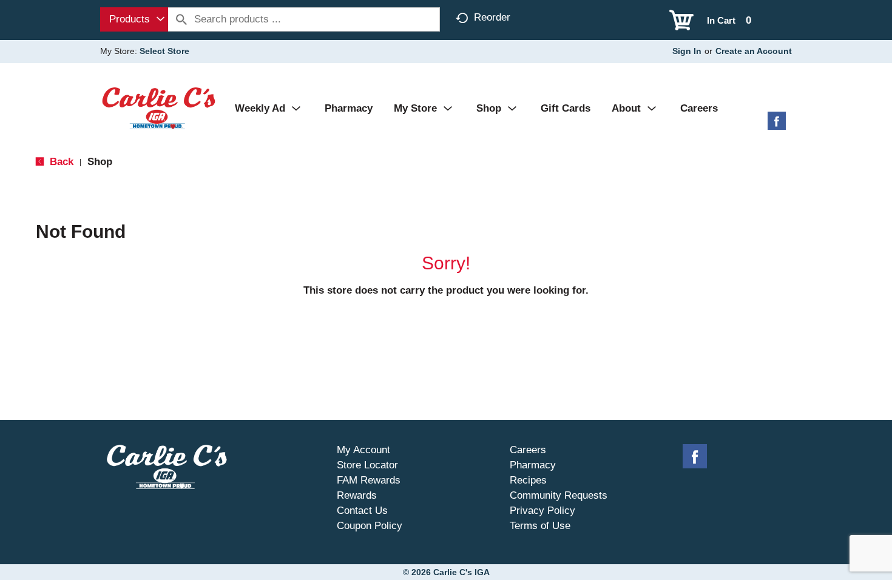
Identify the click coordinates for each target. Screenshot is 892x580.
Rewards (357, 495)
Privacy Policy (542, 510)
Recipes (528, 480)
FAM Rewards (368, 480)
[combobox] (134, 19)
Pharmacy (533, 465)
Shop (99, 161)
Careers (528, 450)
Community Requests (558, 495)
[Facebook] (777, 125)
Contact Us (362, 510)
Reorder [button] (492, 17)
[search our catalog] (181, 19)
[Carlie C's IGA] (158, 107)
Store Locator (367, 465)
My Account (363, 450)
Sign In (686, 51)
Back (60, 161)
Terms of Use (540, 525)
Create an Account (753, 51)
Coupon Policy (369, 525)
